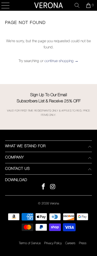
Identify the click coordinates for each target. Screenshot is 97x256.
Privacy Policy (53, 243)
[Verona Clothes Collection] (48, 5)
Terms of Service (30, 243)
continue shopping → (61, 61)
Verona (54, 203)
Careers (70, 243)
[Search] (77, 5)
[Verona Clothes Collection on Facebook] (44, 188)
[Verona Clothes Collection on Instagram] (53, 188)
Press (82, 243)
